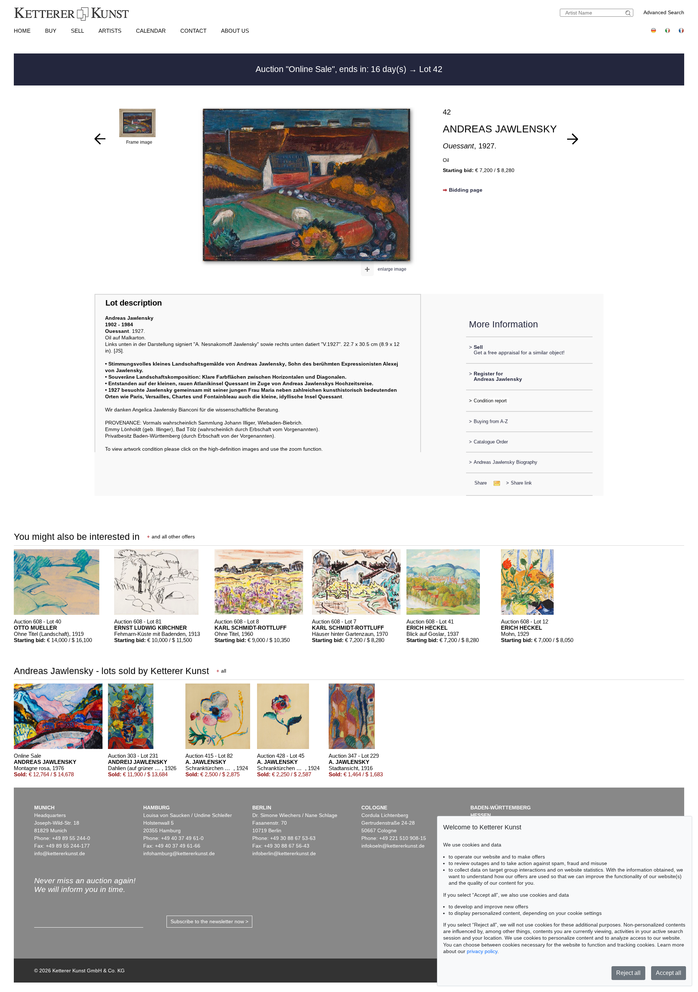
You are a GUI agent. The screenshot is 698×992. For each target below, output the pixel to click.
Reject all (628, 973)
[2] (100, 139)
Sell (77, 31)
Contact (193, 31)
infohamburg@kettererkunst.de (179, 853)
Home (22, 31)
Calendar (151, 31)
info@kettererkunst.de (59, 853)
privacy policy (482, 951)
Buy (50, 31)
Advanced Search (663, 12)
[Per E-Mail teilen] (494, 483)
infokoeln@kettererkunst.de (393, 846)
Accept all (668, 973)
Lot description (133, 302)
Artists (110, 31)
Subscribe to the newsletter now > (209, 921)
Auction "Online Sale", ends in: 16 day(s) (332, 69)
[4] (572, 139)
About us (235, 31)
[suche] (629, 13)
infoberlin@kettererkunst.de (284, 853)
